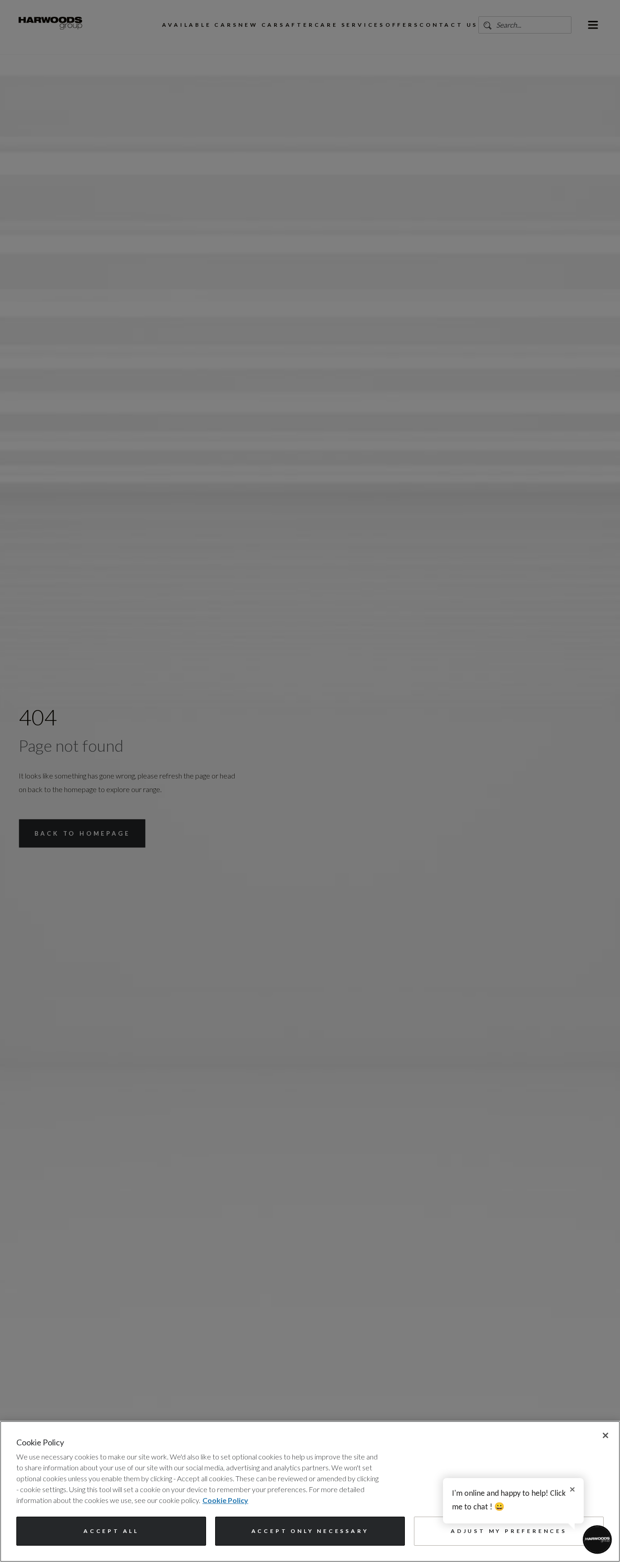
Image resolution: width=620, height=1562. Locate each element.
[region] (310, 1491)
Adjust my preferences (509, 1531)
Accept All (111, 1531)
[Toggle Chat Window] (597, 1539)
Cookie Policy (225, 1500)
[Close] (605, 1435)
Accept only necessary (310, 1531)
